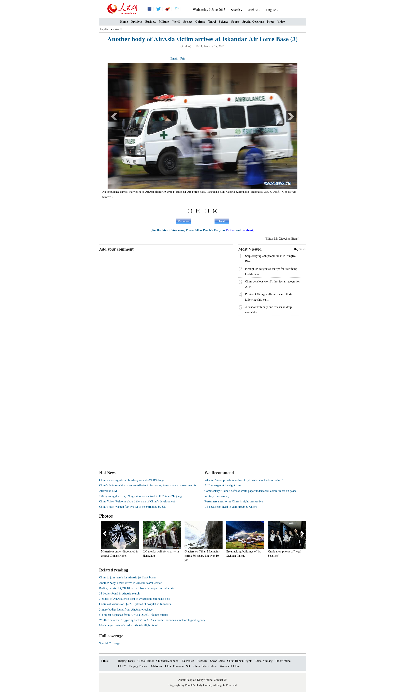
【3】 (206, 211)
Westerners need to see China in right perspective (233, 501)
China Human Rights (239, 661)
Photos (106, 515)
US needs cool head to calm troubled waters (230, 507)
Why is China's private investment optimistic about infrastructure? (243, 480)
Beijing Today (126, 661)
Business (150, 21)
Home (124, 21)
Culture (200, 21)
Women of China (230, 666)
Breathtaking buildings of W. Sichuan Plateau (231, 553)
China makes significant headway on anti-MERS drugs (131, 480)
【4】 (215, 211)
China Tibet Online (204, 666)
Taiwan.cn (188, 661)
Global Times (146, 661)
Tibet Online (282, 661)
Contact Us (220, 680)
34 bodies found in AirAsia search (119, 593)
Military (164, 21)
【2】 (198, 211)
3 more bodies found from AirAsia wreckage (126, 609)
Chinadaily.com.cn (167, 661)
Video (281, 21)
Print (183, 58)
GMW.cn (157, 666)
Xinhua (186, 46)
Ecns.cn (202, 661)
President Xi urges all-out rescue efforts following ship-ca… (268, 296)
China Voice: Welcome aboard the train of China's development (137, 501)
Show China (217, 661)
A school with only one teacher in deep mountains (268, 309)
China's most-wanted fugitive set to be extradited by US (132, 507)
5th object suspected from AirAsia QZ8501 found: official (133, 615)
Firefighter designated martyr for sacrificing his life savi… (271, 271)
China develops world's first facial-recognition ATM (272, 284)
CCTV (122, 666)
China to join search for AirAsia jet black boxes (127, 577)
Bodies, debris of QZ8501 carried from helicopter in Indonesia (136, 588)
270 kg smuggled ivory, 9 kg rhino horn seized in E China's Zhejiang (140, 496)
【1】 (190, 211)
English (104, 29)
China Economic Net (177, 666)
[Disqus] (166, 305)
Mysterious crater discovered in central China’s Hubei (107, 553)
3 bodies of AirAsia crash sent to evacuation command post (134, 599)
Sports (235, 21)
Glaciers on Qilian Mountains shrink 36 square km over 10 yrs (190, 555)
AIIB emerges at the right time (222, 485)
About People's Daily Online (195, 680)
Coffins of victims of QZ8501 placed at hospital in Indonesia (135, 604)
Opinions (136, 21)
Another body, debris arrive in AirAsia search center (130, 583)
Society (187, 21)
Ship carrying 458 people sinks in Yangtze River (270, 258)
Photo (270, 21)
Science (223, 21)
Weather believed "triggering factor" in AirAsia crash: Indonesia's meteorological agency (152, 620)
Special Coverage (253, 21)
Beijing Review (138, 666)
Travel (212, 21)
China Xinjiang (264, 661)
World (176, 21)
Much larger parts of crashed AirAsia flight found (128, 625)
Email (174, 58)
